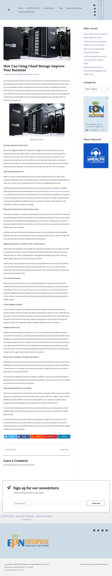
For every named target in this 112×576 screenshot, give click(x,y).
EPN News (30, 516)
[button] (9, 10)
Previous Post (10, 449)
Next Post (65, 449)
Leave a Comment (10, 74)
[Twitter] (95, 8)
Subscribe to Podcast (44, 516)
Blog (20, 74)
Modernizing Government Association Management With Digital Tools (95, 70)
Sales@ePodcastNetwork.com (14, 570)
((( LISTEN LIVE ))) (7, 516)
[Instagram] (95, 12)
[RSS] (95, 15)
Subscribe (96, 503)
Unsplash (39, 139)
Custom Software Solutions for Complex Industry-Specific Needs (95, 59)
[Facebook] (94, 5)
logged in (16, 465)
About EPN (20, 516)
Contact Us (27, 519)
